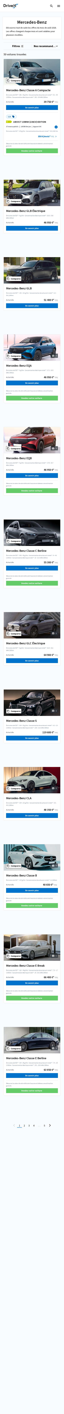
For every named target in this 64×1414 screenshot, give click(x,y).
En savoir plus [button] (32, 107)
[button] (47, 136)
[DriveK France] (11, 6)
